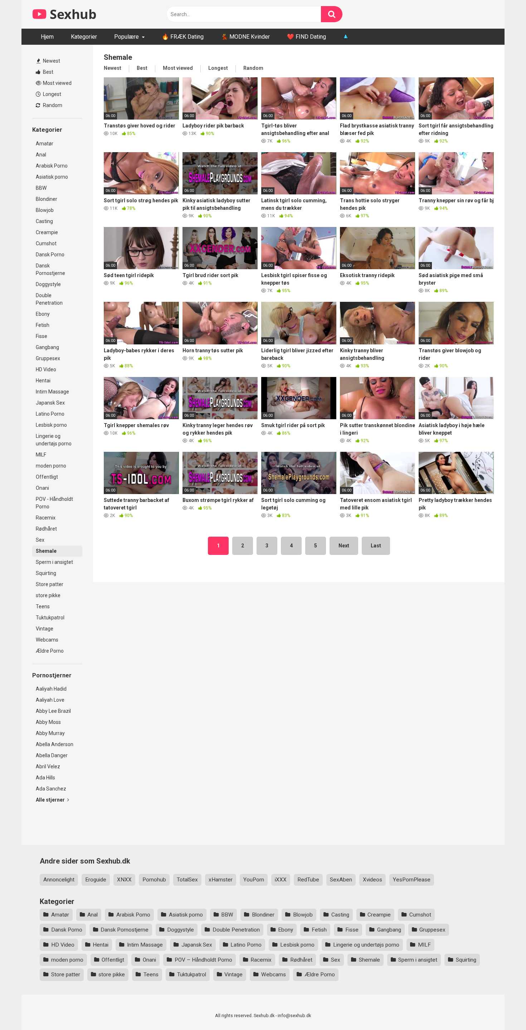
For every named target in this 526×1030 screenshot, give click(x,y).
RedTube (308, 879)
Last (376, 545)
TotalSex (187, 879)
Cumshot (46, 243)
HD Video (46, 369)
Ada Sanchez (51, 789)
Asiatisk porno (52, 177)
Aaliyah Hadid (51, 689)
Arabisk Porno (52, 166)
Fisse (41, 336)
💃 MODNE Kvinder (245, 36)
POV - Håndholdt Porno (54, 502)
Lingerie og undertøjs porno (54, 439)
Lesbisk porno (51, 425)
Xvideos (372, 879)
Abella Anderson (54, 744)
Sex (40, 540)
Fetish (42, 325)
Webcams (47, 640)
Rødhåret (46, 529)
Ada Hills (45, 777)
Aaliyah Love (50, 700)
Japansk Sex (50, 403)
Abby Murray (50, 733)
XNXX (124, 879)
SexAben (341, 879)
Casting (44, 221)
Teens (43, 606)
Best (47, 72)
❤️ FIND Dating (306, 36)
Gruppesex (48, 358)
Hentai (43, 380)
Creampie (47, 232)
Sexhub (71, 14)
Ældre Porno (50, 651)
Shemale (46, 551)
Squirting (46, 573)
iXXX (281, 879)
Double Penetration (49, 299)
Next (344, 545)
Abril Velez (48, 766)
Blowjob (45, 210)
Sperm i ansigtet (54, 562)
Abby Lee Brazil (53, 711)
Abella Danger (52, 755)
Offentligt (47, 477)
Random (52, 105)
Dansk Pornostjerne (50, 269)
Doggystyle (48, 284)
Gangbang (47, 347)
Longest (51, 94)
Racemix (45, 518)
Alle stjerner (51, 800)
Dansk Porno (50, 254)
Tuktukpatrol (50, 617)
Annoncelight (58, 879)
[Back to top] (502, 1008)
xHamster (221, 879)
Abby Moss (48, 722)
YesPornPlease (411, 879)
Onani (42, 488)
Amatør (44, 143)
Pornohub (154, 879)
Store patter (49, 584)
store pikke (48, 595)
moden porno (51, 466)
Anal (41, 155)
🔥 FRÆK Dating (183, 36)
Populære (126, 36)
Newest (51, 61)
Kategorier (84, 36)
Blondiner (46, 199)
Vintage (44, 629)
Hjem (47, 36)
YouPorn (253, 879)
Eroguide (95, 879)
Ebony (43, 314)
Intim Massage (52, 392)
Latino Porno (50, 414)
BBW (41, 188)
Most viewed (57, 83)
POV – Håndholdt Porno (203, 960)
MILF (41, 455)
